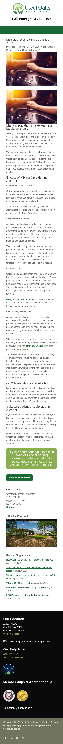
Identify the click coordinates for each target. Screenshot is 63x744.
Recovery (11, 50)
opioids (40, 152)
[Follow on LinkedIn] (11, 738)
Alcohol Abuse (48, 47)
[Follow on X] (23, 738)
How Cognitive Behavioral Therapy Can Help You (29, 559)
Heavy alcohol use (15, 299)
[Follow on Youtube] (17, 738)
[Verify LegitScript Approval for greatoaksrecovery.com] (8, 674)
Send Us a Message (13, 657)
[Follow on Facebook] (5, 738)
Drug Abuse (22, 50)
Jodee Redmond (17, 47)
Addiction (33, 50)
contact (30, 458)
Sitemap (15, 725)
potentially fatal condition (33, 345)
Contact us (11, 507)
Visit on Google (11, 634)
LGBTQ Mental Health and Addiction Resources (29, 595)
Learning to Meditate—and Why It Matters (26, 587)
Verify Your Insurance (19, 477)
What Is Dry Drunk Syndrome (20, 583)
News (42, 50)
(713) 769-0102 (39, 18)
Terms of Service (30, 725)
